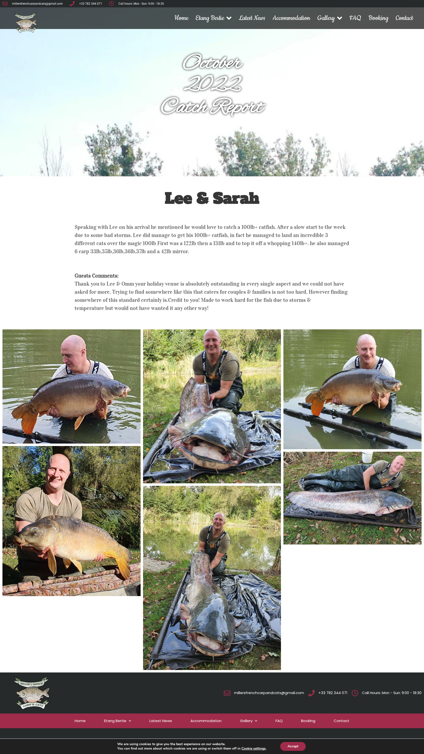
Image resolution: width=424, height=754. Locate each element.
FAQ (355, 18)
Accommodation (291, 18)
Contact (404, 18)
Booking (378, 18)
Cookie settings (253, 748)
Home (181, 18)
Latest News (252, 18)
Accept (293, 746)
